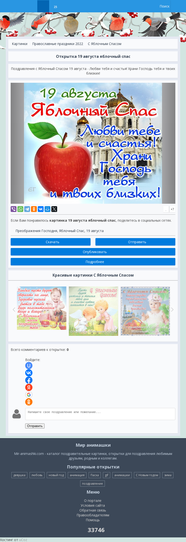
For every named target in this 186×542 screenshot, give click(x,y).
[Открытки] (31, 6)
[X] (54, 209)
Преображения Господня (36, 230)
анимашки (122, 475)
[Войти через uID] (28, 365)
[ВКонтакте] (41, 209)
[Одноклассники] (34, 209)
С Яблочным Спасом (104, 43)
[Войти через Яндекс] (28, 387)
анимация (77, 475)
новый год (56, 475)
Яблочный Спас (71, 230)
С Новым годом (147, 475)
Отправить (35, 426)
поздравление (92, 484)
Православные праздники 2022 (57, 43)
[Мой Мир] (47, 209)
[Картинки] (43, 6)
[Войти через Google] (28, 394)
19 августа (95, 230)
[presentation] (13, 309)
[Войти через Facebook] (28, 380)
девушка (19, 475)
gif (106, 475)
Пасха (95, 475)
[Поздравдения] (67, 6)
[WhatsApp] (20, 209)
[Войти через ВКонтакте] (28, 372)
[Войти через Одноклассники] (28, 402)
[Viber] (13, 209)
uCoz (23, 539)
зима (167, 475)
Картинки (19, 43)
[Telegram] (27, 209)
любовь (37, 475)
